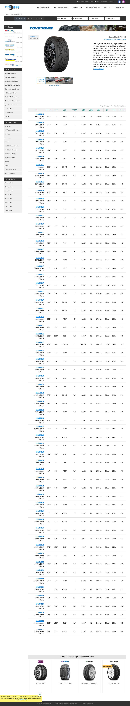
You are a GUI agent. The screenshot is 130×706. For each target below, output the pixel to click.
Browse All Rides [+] (54, 85)
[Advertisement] (77, 95)
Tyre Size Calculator (11, 105)
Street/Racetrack (10, 157)
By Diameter (39, 19)
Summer (7, 138)
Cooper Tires (19, 42)
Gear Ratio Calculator (11, 81)
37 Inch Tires (9, 191)
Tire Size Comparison (61, 8)
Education (117, 8)
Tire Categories (10, 122)
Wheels (7, 116)
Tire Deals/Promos (94, 1)
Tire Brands (9, 27)
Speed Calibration (10, 77)
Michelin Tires (18, 61)
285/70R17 (8, 202)
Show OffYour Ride (41, 80)
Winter (7, 142)
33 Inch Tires (9, 183)
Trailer (7, 161)
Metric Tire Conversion (12, 101)
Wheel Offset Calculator (12, 85)
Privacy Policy (23, 699)
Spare (6, 165)
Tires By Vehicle (20, 19)
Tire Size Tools (10, 69)
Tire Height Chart (10, 109)
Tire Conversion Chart (12, 89)
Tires (106, 8)
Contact (111, 1)
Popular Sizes (10, 179)
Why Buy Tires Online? (82, 1)
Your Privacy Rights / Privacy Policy (66, 703)
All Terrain (8, 126)
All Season (8, 134)
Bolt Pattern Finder (11, 93)
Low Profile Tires (10, 173)
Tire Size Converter (11, 73)
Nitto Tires (19, 37)
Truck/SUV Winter (10, 154)
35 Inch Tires (9, 187)
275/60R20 (8, 210)
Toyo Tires (19, 47)
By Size (30, 19)
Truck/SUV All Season (11, 146)
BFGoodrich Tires (18, 32)
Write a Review (98, 69)
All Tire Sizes (9, 113)
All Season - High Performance (115, 39)
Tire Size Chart (77, 8)
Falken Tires (19, 56)
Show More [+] (16, 65)
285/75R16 (8, 195)
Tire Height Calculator (11, 97)
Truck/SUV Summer (11, 150)
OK (40, 694)
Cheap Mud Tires (10, 169)
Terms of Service (87, 703)
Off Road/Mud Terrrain (12, 130)
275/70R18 (8, 206)
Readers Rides (104, 1)
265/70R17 (8, 198)
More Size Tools (91, 8)
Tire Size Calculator (43, 8)
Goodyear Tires (18, 51)
